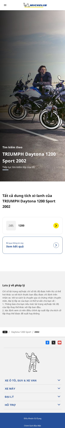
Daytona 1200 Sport (21, 331)
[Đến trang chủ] (35, 5)
